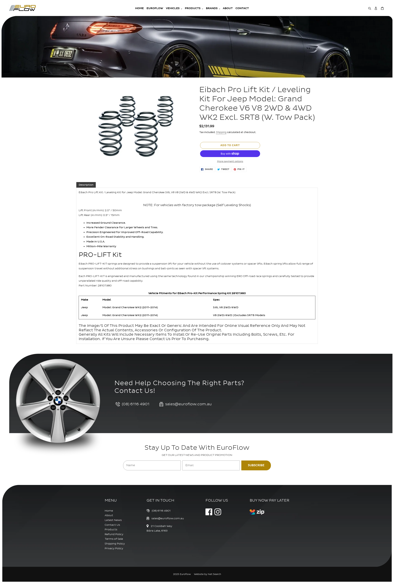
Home (109, 510)
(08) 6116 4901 (161, 510)
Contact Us (112, 524)
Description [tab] (86, 184)
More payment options (230, 161)
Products (111, 529)
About (109, 515)
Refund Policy (114, 534)
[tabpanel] (197, 266)
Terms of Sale (114, 538)
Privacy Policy (114, 548)
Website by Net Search (207, 574)
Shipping (221, 132)
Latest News (113, 520)
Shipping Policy (115, 543)
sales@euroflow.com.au (167, 518)
